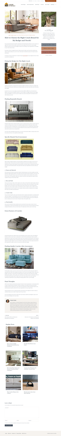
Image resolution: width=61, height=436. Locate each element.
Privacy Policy (18, 433)
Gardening (52, 4)
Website (30, 420)
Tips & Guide (47, 4)
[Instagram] (31, 1)
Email (18, 420)
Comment (7, 407)
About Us (9, 433)
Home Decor (37, 4)
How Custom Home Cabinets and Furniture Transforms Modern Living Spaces (13, 369)
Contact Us (14, 433)
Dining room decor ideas (49, 52)
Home (6, 433)
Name (6, 420)
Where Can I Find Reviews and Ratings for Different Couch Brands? (32, 317)
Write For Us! (24, 433)
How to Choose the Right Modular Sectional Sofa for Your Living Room (13, 345)
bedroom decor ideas (49, 48)
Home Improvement (30, 4)
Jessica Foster (13, 300)
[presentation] (13, 334)
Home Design (23, 4)
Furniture (42, 4)
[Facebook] (29, 1)
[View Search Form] (55, 4)
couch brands (25, 55)
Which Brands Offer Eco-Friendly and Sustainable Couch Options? (11, 317)
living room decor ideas (49, 45)
